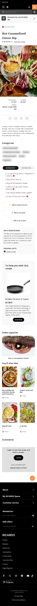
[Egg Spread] (9, 412)
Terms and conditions (18, 600)
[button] (34, 7)
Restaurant (6, 548)
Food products (7, 556)
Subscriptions (7, 552)
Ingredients (10, 168)
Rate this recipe (19, 42)
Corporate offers (8, 560)
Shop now (18, 320)
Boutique (5, 544)
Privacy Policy (18, 596)
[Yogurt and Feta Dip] (27, 377)
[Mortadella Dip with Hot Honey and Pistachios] (9, 377)
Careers (5, 564)
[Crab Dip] (27, 412)
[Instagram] (16, 576)
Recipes (5, 540)
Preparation (26, 168)
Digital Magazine (8, 568)
